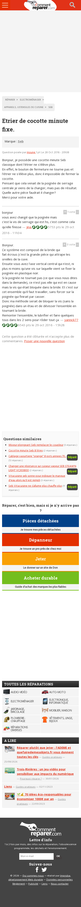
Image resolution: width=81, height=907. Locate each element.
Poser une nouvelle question (44, 341)
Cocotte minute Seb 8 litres (26, 451)
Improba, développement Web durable (39, 878)
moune (31, 152)
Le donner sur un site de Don (40, 568)
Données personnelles (59, 880)
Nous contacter (60, 884)
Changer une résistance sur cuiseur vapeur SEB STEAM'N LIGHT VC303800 (42, 468)
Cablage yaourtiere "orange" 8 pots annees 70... (37, 456)
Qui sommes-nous (33, 876)
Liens (8, 786)
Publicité (33, 884)
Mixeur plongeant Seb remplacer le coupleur (36, 445)
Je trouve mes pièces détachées (40, 530)
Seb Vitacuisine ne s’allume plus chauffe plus (35, 486)
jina (29, 227)
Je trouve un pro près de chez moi (40, 549)
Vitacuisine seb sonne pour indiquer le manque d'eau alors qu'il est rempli (37, 478)
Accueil (40, 5)
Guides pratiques (52, 757)
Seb (21, 141)
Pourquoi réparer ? (31, 778)
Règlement (18, 884)
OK (58, 856)
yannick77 (71, 320)
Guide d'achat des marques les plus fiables (40, 587)
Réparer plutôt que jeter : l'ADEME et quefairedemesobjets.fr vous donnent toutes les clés (45, 752)
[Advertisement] (40, 51)
